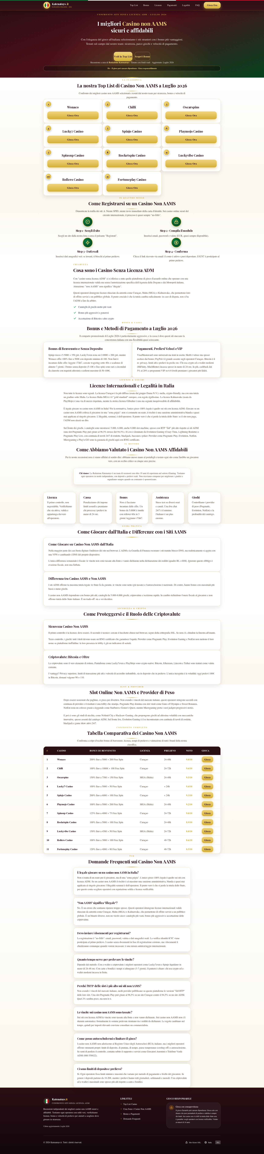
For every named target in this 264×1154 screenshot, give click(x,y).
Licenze (158, 5)
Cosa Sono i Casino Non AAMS (137, 1108)
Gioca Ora (212, 5)
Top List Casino (130, 1104)
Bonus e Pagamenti (131, 1113)
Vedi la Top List (123, 56)
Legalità (186, 5)
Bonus (146, 5)
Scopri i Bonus (142, 56)
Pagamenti (172, 5)
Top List (134, 5)
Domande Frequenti (131, 1118)
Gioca (207, 759)
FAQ (197, 5)
